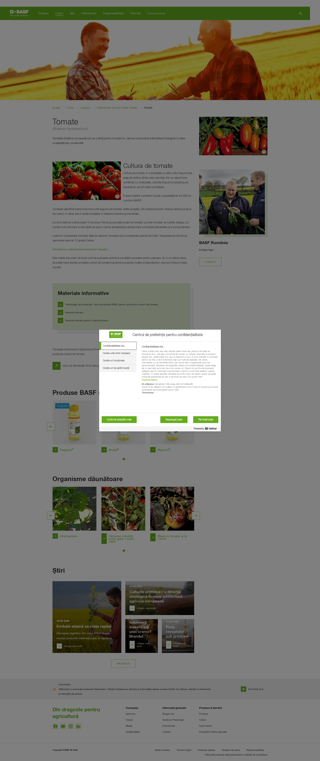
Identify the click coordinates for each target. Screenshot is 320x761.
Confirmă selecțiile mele (119, 419)
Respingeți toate (174, 419)
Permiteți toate (205, 419)
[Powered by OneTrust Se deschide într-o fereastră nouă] (206, 429)
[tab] (118, 345)
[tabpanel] (180, 371)
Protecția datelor (149, 379)
